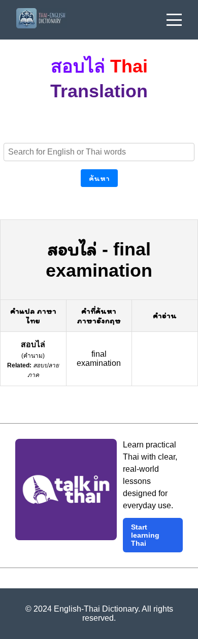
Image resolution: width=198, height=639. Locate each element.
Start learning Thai (145, 535)
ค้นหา (99, 178)
